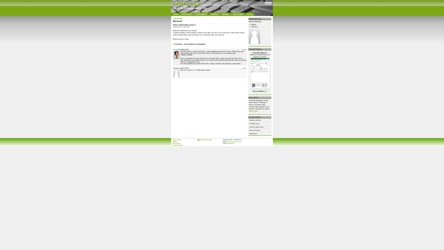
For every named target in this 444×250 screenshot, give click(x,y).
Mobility (225, 14)
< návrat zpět (177, 18)
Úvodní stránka (177, 139)
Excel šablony (201, 14)
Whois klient (253, 133)
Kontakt (175, 141)
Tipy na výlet (238, 14)
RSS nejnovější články (205, 139)
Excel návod (186, 14)
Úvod (175, 14)
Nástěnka (214, 14)
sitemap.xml (230, 143)
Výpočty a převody (255, 120)
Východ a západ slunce (257, 127)
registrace (254, 27)
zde (265, 91)
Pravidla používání (178, 145)
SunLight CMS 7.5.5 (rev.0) (233, 141)
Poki (176, 49)
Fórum (249, 14)
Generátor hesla (254, 123)
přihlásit (253, 24)
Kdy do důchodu (255, 130)
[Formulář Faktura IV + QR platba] (260, 89)
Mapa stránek (176, 143)
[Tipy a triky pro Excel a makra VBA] (188, 3)
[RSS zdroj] (195, 25)
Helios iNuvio (253, 111)
